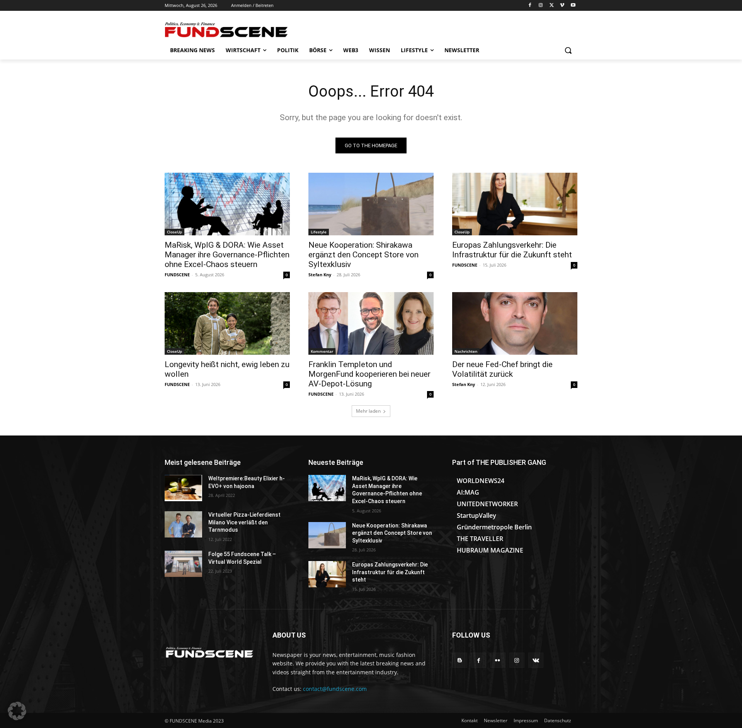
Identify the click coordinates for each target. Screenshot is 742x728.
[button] (568, 50)
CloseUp (174, 232)
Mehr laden (368, 411)
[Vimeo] (562, 5)
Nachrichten (465, 351)
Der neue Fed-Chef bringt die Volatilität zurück (502, 369)
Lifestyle (319, 232)
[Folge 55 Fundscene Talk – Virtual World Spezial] (183, 564)
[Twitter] (551, 5)
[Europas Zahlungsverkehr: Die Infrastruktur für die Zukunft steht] (514, 204)
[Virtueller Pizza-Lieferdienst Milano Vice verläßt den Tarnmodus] (183, 524)
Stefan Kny (319, 274)
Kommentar (322, 351)
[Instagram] (540, 5)
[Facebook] (530, 5)
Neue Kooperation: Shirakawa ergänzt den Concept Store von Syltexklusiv (363, 254)
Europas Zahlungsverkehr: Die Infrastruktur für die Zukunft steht (512, 249)
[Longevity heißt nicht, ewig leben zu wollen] (227, 323)
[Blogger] (459, 660)
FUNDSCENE (177, 274)
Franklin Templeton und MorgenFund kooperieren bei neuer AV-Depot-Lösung (369, 374)
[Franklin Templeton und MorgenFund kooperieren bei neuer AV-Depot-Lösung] (371, 323)
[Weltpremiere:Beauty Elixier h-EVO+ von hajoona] (183, 488)
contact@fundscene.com (335, 688)
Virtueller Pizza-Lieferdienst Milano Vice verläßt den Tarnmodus (244, 522)
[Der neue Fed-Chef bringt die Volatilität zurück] (514, 323)
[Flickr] (497, 660)
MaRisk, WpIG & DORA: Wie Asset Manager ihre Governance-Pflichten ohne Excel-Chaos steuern (227, 254)
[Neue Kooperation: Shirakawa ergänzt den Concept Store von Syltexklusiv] (371, 204)
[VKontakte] (535, 660)
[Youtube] (572, 5)
